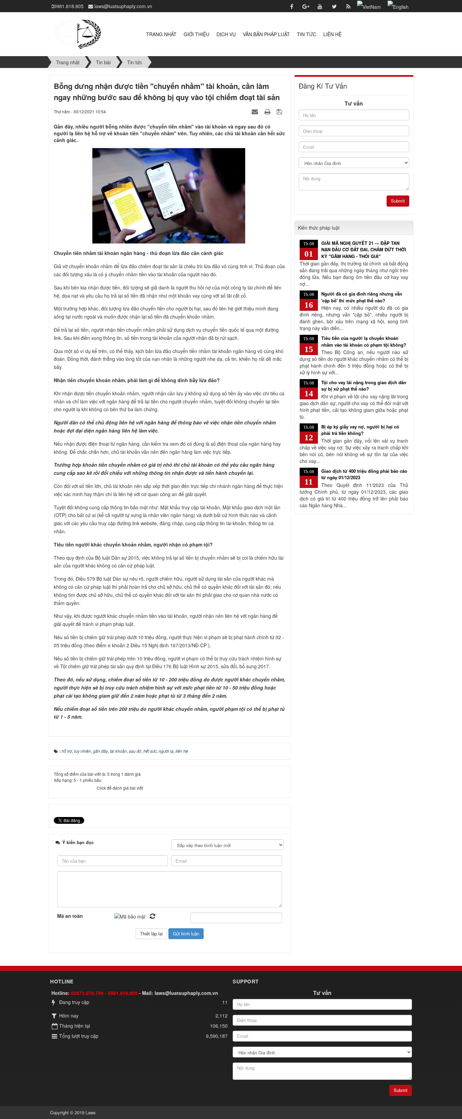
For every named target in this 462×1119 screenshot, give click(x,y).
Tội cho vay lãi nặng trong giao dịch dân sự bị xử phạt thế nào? (363, 385)
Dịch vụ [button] (226, 34)
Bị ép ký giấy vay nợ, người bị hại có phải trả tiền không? (360, 430)
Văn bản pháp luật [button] (266, 34)
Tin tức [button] (306, 34)
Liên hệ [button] (332, 34)
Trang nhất (161, 34)
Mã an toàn (70, 915)
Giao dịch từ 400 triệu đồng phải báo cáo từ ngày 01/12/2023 (364, 474)
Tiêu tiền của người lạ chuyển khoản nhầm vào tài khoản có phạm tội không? (363, 341)
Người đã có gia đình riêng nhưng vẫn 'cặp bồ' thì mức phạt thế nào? (361, 297)
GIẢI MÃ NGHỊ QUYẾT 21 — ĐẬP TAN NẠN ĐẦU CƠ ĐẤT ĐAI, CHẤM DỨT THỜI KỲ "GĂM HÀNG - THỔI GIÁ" (363, 249)
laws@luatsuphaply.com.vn (186, 992)
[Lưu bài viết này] (280, 111)
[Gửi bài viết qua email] (256, 111)
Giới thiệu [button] (196, 34)
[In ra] (268, 111)
